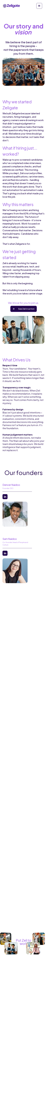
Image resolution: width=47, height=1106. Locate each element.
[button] (39, 6)
